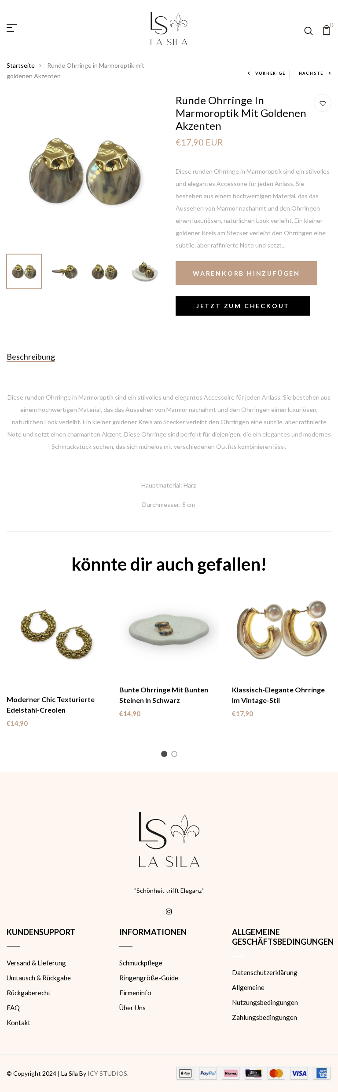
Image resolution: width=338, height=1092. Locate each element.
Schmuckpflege (140, 963)
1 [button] (165, 755)
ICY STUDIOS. (108, 1073)
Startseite (21, 65)
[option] (84, 172)
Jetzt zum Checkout (243, 305)
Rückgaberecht (29, 993)
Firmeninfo (135, 993)
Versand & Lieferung (36, 963)
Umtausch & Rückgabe (39, 978)
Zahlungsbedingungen (264, 1017)
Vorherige (270, 73)
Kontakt (18, 1022)
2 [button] (175, 755)
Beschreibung (31, 356)
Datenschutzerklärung (265, 972)
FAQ (13, 1008)
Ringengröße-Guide (148, 978)
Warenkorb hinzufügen (246, 273)
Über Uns (132, 1008)
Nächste (311, 73)
